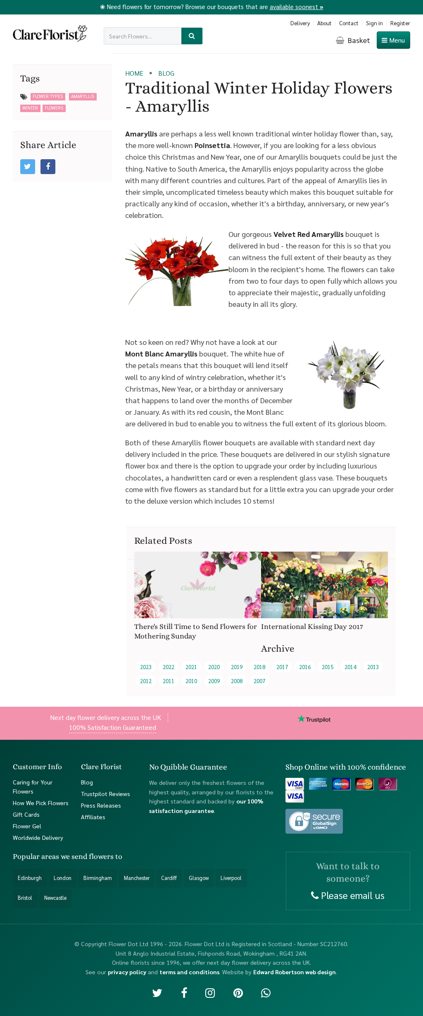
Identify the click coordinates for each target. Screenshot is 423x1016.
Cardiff (169, 878)
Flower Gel (27, 826)
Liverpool (231, 878)
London (62, 878)
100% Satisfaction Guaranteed (112, 727)
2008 (236, 680)
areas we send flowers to (81, 856)
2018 (259, 666)
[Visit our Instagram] (210, 992)
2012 (146, 680)
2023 (146, 666)
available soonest (296, 6)
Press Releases (101, 804)
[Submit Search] (191, 36)
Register (400, 22)
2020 (214, 666)
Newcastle (55, 897)
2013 (373, 666)
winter (30, 108)
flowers (54, 108)
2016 (305, 666)
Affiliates (93, 816)
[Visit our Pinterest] (238, 992)
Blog (87, 782)
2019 (236, 666)
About (324, 22)
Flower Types (48, 96)
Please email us (351, 894)
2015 (327, 666)
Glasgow (199, 878)
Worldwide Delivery (38, 837)
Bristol (25, 897)
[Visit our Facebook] (184, 992)
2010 (191, 680)
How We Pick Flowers (41, 802)
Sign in (374, 22)
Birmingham (97, 878)
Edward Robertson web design (294, 971)
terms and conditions (189, 971)
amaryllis (82, 96)
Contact (349, 22)
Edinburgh (30, 878)
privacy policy (127, 971)
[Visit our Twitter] (157, 992)
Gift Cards (26, 814)
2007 (259, 680)
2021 (191, 666)
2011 (168, 680)
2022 (168, 666)
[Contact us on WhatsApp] (266, 992)
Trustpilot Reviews (105, 793)
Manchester (137, 878)
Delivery (300, 22)
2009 (214, 680)
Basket (358, 40)
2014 (350, 666)
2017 (282, 666)
